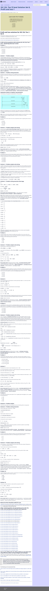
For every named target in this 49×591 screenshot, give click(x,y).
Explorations (30, 1)
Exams (40, 1)
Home (2, 5)
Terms (5, 589)
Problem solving (21, 1)
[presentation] (20, 57)
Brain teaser (13, 1)
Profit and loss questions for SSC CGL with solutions (10, 582)
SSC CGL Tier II (6, 5)
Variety (46, 1)
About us (5, 588)
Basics (36, 1)
